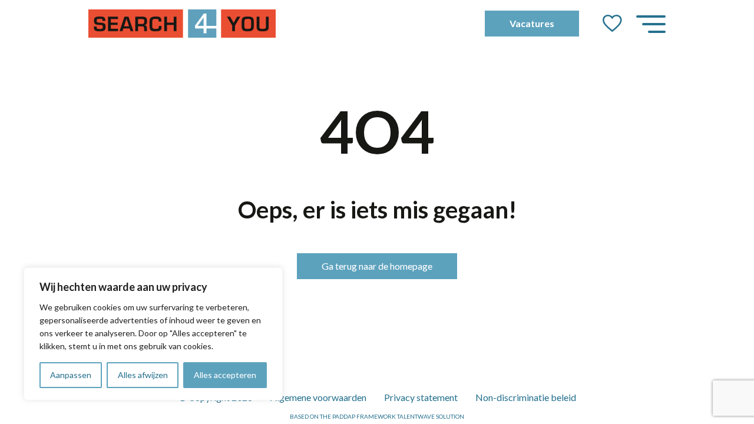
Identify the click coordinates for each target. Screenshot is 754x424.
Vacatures (532, 23)
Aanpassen (70, 375)
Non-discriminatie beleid (525, 397)
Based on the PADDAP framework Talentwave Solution (377, 416)
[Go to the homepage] (182, 23)
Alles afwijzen (143, 375)
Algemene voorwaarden (318, 397)
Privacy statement (421, 397)
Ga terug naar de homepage (377, 265)
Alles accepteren (225, 375)
